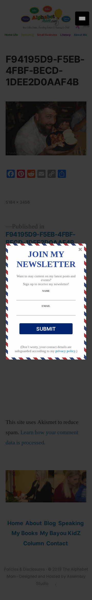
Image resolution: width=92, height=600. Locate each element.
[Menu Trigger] (82, 18)
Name (46, 291)
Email (46, 306)
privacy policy (65, 351)
